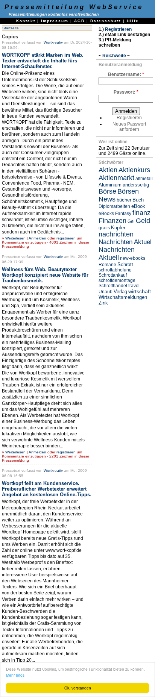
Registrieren (118, 29)
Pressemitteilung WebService (74, 7)
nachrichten (116, 234)
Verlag (120, 291)
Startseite (10, 28)
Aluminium (110, 185)
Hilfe (133, 21)
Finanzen (112, 220)
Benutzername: (126, 74)
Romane (107, 264)
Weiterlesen (15, 238)
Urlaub (105, 291)
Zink (103, 303)
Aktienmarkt (116, 178)
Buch (138, 200)
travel (134, 285)
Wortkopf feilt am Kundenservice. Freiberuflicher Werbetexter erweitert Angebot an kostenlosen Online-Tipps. (46, 488)
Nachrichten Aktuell (117, 253)
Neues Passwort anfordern (129, 126)
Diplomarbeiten (114, 206)
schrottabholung (115, 270)
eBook (138, 206)
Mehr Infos (15, 675)
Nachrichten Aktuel (125, 241)
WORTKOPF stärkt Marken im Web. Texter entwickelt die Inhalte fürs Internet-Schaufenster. (43, 60)
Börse (107, 191)
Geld (143, 220)
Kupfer (118, 227)
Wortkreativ (53, 42)
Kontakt (25, 21)
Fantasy (123, 213)
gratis (104, 227)
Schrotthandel (113, 285)
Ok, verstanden (77, 688)
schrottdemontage (117, 280)
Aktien (108, 170)
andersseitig (136, 185)
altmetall (144, 178)
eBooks (106, 213)
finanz (141, 213)
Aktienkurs (134, 170)
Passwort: (126, 92)
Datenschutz (105, 21)
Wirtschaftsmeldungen (123, 297)
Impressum (54, 21)
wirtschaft (139, 291)
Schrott (125, 264)
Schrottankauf (113, 275)
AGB (79, 21)
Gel (131, 221)
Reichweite (114, 55)
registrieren (66, 238)
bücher (124, 200)
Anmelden (37, 238)
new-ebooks (132, 258)
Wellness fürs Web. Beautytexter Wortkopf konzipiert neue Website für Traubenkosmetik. (45, 275)
